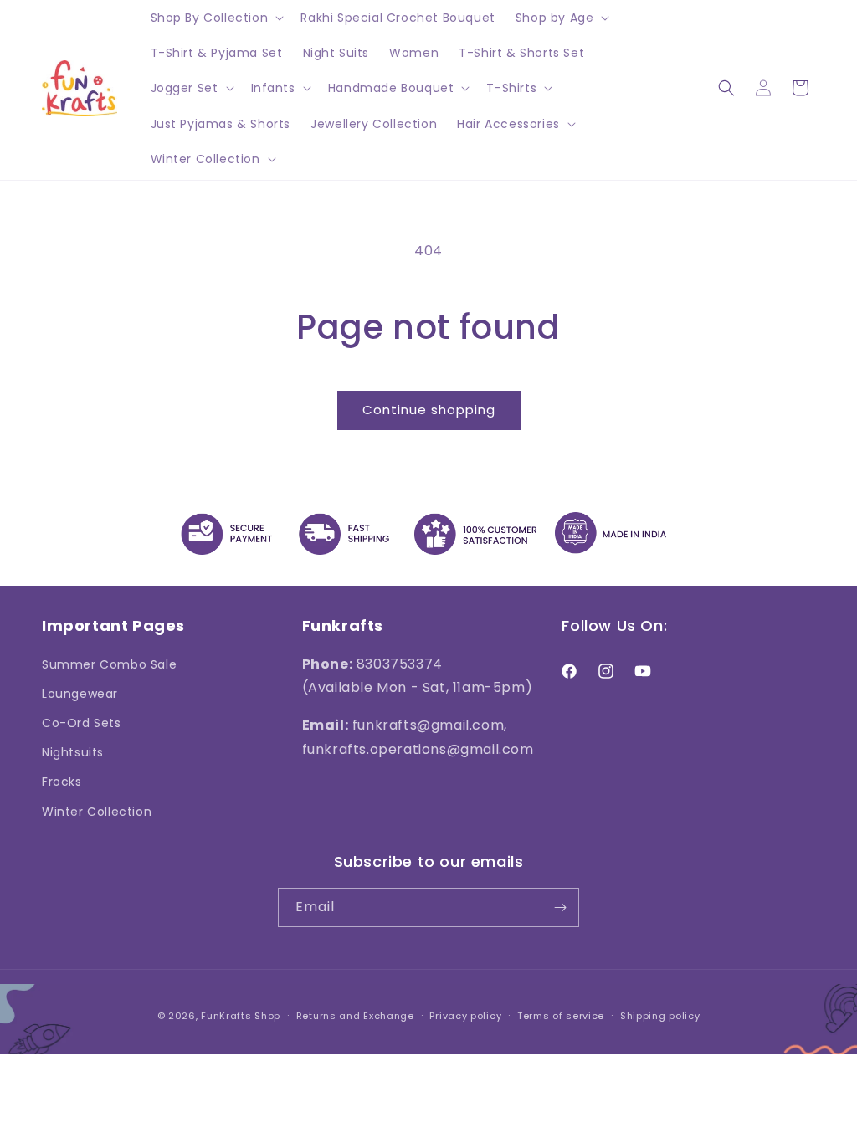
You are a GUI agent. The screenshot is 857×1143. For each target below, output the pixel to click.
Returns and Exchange (355, 1016)
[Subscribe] (559, 907)
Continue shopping (428, 409)
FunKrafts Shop (240, 1016)
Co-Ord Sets (81, 723)
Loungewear (80, 693)
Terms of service (560, 1016)
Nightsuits (73, 752)
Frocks (62, 781)
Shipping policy (660, 1016)
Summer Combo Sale (109, 664)
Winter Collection (96, 811)
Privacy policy (465, 1016)
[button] (216, 17)
